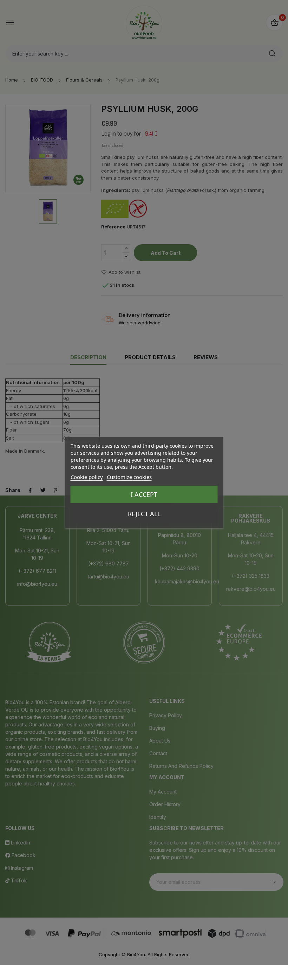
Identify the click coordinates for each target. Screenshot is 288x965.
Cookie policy (87, 476)
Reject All (144, 514)
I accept (144, 494)
